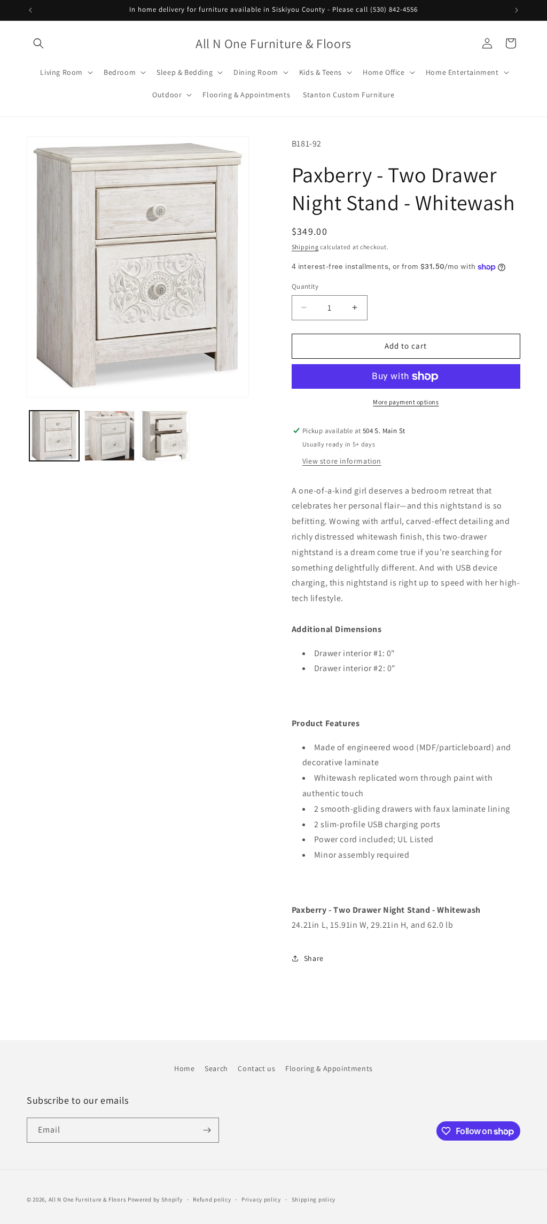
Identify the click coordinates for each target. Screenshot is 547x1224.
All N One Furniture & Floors (88, 1199)
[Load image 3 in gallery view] (165, 435)
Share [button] (314, 958)
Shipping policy (314, 1199)
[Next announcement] (516, 10)
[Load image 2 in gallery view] (109, 435)
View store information (341, 461)
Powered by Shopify (155, 1199)
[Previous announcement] (30, 10)
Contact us (256, 1068)
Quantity (305, 286)
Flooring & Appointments (329, 1068)
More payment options (406, 402)
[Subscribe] (206, 1130)
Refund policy (212, 1199)
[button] (38, 43)
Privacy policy (261, 1199)
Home (184, 1068)
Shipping (305, 247)
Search (216, 1068)
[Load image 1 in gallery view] (54, 435)
